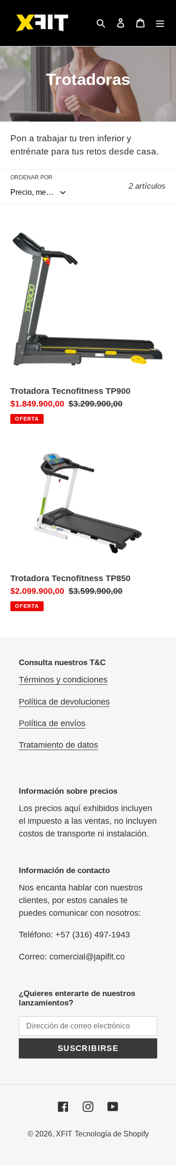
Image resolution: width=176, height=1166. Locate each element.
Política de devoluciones (64, 701)
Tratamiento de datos (58, 745)
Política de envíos (52, 723)
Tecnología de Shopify (112, 1134)
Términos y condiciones (63, 679)
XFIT (64, 1134)
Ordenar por (31, 177)
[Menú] (160, 23)
